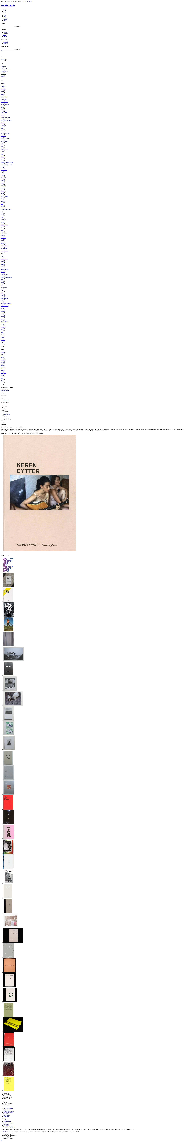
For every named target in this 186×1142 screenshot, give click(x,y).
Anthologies (3, 352)
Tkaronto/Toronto (5, 321)
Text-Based (3, 238)
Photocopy (3, 295)
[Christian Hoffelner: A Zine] (8, 1090)
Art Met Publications (5, 68)
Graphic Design (4, 149)
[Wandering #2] (8, 586)
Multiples (3, 76)
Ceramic (2, 193)
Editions (2, 365)
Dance (2, 214)
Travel (2, 293)
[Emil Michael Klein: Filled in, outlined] (8, 794)
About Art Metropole (8, 1108)
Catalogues (3, 360)
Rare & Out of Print (5, 117)
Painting (2, 94)
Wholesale (5, 1120)
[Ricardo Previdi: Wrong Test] (8, 853)
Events (5, 19)
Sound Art (3, 89)
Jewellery (3, 261)
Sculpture (3, 180)
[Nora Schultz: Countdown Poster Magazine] (13, 705)
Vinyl (2, 146)
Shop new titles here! (27, 1)
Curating (3, 316)
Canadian (3, 123)
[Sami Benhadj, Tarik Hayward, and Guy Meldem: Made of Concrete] (9, 749)
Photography (3, 99)
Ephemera (3, 206)
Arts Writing (3, 136)
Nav (4, 12)
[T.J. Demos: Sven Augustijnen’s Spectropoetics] (7, 898)
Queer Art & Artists (5, 138)
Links (4, 10)
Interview (3, 157)
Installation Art (4, 219)
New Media (3, 86)
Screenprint (3, 313)
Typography (3, 109)
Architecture (3, 125)
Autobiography (4, 274)
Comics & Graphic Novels (7, 162)
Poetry (2, 128)
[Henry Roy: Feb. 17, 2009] (8, 675)
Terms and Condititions (8, 1126)
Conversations (4, 170)
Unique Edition (4, 298)
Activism (3, 222)
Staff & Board (6, 1110)
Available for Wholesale (6, 120)
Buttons (2, 357)
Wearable (3, 198)
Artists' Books (4, 71)
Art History (3, 185)
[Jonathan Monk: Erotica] (8, 646)
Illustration (3, 130)
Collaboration (4, 232)
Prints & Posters (4, 196)
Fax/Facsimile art (4, 306)
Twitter (5, 32)
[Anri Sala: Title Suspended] (8, 868)
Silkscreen (3, 324)
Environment (4, 287)
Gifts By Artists (4, 259)
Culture (2, 115)
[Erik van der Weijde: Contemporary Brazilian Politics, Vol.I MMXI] (8, 601)
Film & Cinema (4, 102)
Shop (4, 15)
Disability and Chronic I (6, 277)
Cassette (2, 319)
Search (5, 9)
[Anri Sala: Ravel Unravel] (13, 1031)
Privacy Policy (6, 1125)
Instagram (5, 43)
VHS (2, 342)
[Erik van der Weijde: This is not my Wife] (8, 838)
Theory (2, 240)
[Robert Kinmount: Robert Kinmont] (9, 972)
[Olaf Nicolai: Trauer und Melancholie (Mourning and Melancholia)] (8, 809)
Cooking (3, 334)
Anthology (3, 235)
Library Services (7, 1121)
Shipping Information (8, 1122)
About (4, 16)
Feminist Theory (4, 225)
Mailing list (6, 1116)
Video (2, 378)
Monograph (3, 177)
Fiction (2, 172)
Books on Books (4, 269)
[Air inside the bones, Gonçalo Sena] (9, 1061)
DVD (2, 290)
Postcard (3, 188)
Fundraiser (3, 266)
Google (5, 36)
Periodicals (3, 74)
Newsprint (3, 327)
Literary (2, 83)
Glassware (3, 272)
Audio (2, 256)
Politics (2, 143)
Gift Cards (5, 1124)
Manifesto (3, 311)
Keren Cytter (6, 400)
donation (5, 1131)
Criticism (3, 91)
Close (2, 50)
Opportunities (6, 1115)
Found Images (4, 112)
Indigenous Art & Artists (6, 164)
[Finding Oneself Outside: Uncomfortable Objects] (10, 927)
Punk (2, 285)
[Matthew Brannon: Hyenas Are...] (8, 764)
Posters (2, 375)
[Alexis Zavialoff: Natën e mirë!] (13, 661)
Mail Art (2, 279)
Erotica (2, 300)
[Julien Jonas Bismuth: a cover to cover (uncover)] (8, 1046)
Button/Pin (3, 243)
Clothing (3, 362)
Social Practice (4, 251)
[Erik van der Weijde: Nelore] (8, 883)
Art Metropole (8, 5)
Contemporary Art (5, 104)
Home (4, 20)
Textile (2, 282)
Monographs (3, 373)
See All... (3, 346)
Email (4, 35)
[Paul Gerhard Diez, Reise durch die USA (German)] (8, 1016)
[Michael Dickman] (9, 987)
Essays (2, 154)
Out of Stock (3, 59)
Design (2, 151)
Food (2, 253)
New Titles (3, 66)
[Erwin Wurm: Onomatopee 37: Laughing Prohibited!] (8, 735)
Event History (6, 1113)
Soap (2, 217)
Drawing (3, 175)
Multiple (2, 308)
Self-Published (4, 248)
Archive (5, 18)
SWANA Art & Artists (6, 303)
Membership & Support (8, 1111)
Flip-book (3, 340)
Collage (2, 107)
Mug (2, 329)
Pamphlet (3, 264)
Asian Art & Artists (5, 245)
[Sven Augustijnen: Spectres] (8, 720)
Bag (1, 159)
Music (2, 230)
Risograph (3, 191)
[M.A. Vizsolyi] (10, 1001)
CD (1, 227)
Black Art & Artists (5, 133)
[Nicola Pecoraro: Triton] (8, 824)
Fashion (2, 167)
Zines (2, 204)
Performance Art (4, 96)
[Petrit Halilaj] (8, 779)
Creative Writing (4, 141)
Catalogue (3, 201)
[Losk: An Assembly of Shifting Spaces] (8, 1076)
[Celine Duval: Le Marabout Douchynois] (8, 631)
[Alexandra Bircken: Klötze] (10, 690)
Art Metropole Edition (6, 209)
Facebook (5, 33)
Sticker (2, 337)
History (2, 183)
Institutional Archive (8, 1112)
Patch (2, 211)
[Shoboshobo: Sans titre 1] (8, 616)
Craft (2, 332)
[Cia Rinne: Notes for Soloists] (7, 912)
